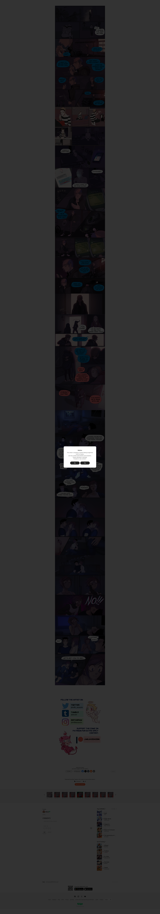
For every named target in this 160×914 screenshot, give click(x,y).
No (75, 463)
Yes (85, 463)
